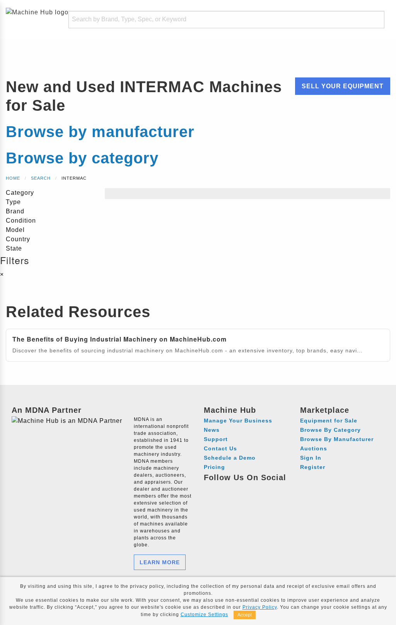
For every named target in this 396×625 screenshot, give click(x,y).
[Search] (371, 19)
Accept (244, 615)
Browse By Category (330, 430)
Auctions (313, 448)
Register (312, 467)
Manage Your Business (238, 420)
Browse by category (82, 158)
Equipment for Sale (328, 420)
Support (216, 439)
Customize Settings (204, 614)
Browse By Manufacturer (337, 439)
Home (13, 178)
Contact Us (220, 448)
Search (41, 178)
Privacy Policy (259, 607)
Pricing (214, 467)
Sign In (310, 458)
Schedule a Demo (230, 458)
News (212, 430)
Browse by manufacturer (100, 131)
